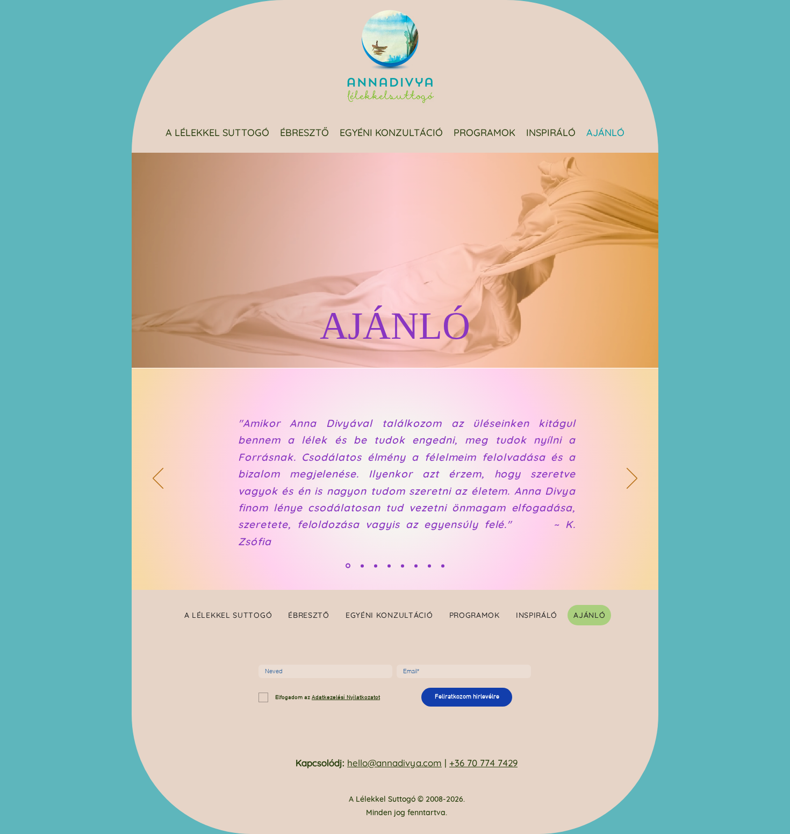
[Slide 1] (348, 566)
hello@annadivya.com (394, 762)
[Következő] (632, 479)
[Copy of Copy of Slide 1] (402, 565)
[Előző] (158, 479)
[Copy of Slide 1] (362, 565)
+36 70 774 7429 (483, 762)
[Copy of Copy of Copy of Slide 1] (416, 565)
